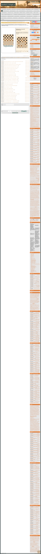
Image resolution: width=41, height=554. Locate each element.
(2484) (31, 203)
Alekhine (36, 188)
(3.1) (32, 197)
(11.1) (38, 195)
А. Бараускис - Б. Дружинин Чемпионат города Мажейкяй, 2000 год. (34, 326)
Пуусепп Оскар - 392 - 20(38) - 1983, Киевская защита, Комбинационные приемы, (34, 507)
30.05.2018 (38, 198)
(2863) (33, 178)
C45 (38, 200)
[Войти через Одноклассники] (37, 32)
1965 (36, 543)
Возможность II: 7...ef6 (37, 430)
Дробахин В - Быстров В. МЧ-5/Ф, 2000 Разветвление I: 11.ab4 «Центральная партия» (34, 376)
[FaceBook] (34, 21)
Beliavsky (36, 181)
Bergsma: (33, 192)
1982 (33, 167)
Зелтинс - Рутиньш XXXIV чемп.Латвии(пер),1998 (33, 383)
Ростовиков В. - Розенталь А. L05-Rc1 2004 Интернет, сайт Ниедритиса (34, 391)
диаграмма (39, 165)
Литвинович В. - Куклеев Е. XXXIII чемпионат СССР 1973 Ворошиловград (35, 387)
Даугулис (31, 551)
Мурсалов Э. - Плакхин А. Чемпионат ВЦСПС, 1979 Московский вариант (8, 95)
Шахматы (38, 84)
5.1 (33, 216)
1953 (33, 305)
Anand (37, 178)
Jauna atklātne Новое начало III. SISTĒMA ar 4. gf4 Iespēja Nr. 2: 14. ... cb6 (34, 455)
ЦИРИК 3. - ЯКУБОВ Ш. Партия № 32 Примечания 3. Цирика (34, 465)
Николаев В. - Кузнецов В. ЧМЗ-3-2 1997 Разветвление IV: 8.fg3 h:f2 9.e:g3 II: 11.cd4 (34, 89)
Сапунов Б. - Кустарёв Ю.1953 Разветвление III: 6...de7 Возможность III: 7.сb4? (35, 98)
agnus (35, 203)
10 (39, 186)
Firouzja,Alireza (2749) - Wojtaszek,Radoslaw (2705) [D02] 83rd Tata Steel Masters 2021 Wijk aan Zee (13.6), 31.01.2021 (35, 146)
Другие (36, 220)
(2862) (33, 201)
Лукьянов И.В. (23, 57)
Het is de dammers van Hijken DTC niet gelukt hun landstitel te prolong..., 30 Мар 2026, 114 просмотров (34, 107)
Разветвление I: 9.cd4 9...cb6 (33, 414)
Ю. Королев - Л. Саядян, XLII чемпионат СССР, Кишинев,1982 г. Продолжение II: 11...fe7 (34, 402)
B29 (36, 204)
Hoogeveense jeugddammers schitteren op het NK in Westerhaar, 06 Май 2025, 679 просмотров (35, 126)
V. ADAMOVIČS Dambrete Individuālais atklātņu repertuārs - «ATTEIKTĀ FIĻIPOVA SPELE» (35, 434)
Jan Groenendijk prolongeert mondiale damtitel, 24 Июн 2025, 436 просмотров (35, 120)
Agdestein (34, 211)
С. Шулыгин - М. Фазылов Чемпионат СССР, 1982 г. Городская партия (34, 315)
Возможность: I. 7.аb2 (36, 174)
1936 (37, 305)
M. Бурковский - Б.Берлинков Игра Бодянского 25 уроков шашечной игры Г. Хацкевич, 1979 (34, 476)
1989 (38, 211)
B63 (35, 211)
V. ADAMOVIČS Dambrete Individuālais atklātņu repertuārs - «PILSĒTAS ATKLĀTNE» (35, 335)
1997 (38, 166)
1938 (34, 294)
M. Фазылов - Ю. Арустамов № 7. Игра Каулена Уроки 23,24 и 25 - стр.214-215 (34, 478)
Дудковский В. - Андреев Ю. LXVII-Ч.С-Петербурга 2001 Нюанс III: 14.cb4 (34, 385)
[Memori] (35, 21)
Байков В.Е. (31, 421)
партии (32, 165)
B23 (35, 213)
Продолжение (31, 190)
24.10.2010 (31, 205)
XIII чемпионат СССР (32, 297)
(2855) (37, 199)
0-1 (31, 176)
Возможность (31, 166)
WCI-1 (34, 543)
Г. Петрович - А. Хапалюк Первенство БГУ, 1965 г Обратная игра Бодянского (34, 500)
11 (37, 190)
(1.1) (34, 193)
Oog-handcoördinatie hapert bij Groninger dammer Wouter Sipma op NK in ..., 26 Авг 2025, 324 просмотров (35, 115)
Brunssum (31, 188)
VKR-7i (36, 411)
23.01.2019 (36, 199)
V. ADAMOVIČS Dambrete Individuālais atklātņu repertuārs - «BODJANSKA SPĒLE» (35, 448)
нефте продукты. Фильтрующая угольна (34, 410)
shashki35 (35, 79)
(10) (34, 181)
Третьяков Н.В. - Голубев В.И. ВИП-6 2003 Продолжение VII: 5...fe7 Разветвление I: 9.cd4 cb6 (34, 104)
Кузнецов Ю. (35, 550)
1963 (31, 186)
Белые (33, 185)
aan (38, 179)
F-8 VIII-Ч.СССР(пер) (37, 540)
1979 (38, 215)
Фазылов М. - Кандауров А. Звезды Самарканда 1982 (6, 88)
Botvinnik (38, 180)
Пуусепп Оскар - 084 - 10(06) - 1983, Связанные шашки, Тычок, (34, 515)
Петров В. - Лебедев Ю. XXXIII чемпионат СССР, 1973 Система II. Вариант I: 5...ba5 (34, 337)
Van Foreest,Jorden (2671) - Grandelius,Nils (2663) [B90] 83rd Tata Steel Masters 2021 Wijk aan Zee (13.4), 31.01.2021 (35, 148)
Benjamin (37, 211)
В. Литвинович (35, 305)
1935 (38, 185)
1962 (32, 305)
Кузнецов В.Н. (36, 296)
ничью (37, 192)
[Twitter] (39, 21)
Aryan (35, 178)
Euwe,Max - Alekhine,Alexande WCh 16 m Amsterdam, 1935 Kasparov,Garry (34, 85)
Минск (35, 166)
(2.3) (33, 198)
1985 (38, 186)
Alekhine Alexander (36, 185)
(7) (33, 180)
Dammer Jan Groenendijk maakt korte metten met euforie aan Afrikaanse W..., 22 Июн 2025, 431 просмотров (34, 123)
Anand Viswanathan (37, 214)
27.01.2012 (35, 204)
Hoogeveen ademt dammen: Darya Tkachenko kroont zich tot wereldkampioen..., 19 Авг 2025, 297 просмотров (34, 118)
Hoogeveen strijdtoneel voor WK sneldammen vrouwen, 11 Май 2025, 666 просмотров (34, 125)
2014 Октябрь (32, 45)
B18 (36, 180)
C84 (37, 200)
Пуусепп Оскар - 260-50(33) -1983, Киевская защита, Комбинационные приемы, (34, 511)
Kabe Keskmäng (37, 516)
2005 (34, 167)
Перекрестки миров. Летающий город (34, 281)
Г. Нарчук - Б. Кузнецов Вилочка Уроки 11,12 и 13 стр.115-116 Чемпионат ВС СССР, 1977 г (35, 468)
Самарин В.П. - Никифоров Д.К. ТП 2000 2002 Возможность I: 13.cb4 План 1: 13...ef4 (34, 92)
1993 (38, 181)
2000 (31, 214)
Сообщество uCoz (32, 73)
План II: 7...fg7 (36, 421)
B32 (31, 198)
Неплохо (32, 51)
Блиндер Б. (37, 550)
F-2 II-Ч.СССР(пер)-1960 (32, 426)
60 (31, 189)
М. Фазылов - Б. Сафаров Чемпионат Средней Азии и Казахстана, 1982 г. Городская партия (10, 64)
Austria (37, 215)
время (32, 189)
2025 (33, 179)
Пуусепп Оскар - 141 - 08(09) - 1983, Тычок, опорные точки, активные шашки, (34, 519)
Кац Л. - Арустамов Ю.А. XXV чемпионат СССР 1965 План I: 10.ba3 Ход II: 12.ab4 (34, 378)
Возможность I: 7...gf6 (32, 430)
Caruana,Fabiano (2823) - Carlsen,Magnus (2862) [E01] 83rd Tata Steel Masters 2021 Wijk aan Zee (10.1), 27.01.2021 (35, 162)
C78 (36, 179)
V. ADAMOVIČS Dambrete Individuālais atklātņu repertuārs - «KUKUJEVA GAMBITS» (35, 444)
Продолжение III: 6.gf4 (33, 172)
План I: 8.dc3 (33, 429)
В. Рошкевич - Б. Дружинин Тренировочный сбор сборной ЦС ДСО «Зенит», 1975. (34, 322)
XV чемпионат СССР (34, 551)
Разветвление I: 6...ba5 (32, 296)
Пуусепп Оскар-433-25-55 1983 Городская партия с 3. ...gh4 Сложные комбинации (34, 371)
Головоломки (31, 219)
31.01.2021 (31, 201)
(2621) (38, 197)
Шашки (31, 26)
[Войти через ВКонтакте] (32, 32)
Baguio (31, 211)
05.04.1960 (31, 209)
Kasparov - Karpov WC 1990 (34, 27)
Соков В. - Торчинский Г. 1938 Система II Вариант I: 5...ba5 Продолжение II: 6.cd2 (9, 79)
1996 (33, 174)
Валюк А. (34, 295)
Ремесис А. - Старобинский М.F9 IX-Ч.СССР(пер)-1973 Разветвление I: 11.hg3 (34, 396)
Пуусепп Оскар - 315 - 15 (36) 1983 (34, 530)
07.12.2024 (34, 194)
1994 (30, 213)
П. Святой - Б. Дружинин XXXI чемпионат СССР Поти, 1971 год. (7, 72)
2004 (32, 174)
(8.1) (33, 195)
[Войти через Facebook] (33, 32)
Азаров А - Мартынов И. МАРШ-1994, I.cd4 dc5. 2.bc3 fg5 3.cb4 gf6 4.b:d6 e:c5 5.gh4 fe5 (34, 360)
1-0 (33, 176)
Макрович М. (33, 545)
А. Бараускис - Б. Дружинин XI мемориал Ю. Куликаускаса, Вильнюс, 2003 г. (9, 68)
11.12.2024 (38, 194)
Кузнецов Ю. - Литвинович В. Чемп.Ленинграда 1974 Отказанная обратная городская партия (35, 438)
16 (38, 190)
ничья (33, 189)
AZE (32, 178)
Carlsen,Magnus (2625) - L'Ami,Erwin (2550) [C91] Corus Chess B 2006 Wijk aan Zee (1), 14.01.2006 (34, 133)
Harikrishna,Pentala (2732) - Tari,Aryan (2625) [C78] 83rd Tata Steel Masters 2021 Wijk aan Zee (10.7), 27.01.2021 (34, 160)
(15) (37, 209)
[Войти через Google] (36, 32)
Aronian (31, 178)
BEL (32, 200)
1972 (32, 171)
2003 (28, 57)
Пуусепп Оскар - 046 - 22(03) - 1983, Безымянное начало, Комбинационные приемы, (34, 524)
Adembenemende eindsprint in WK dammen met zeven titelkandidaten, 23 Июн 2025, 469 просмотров (35, 122)
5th (36, 213)
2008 (34, 215)
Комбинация (32, 304)
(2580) (32, 203)
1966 (35, 294)
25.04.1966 (36, 186)
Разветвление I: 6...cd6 (33, 170)
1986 (31, 301)
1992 (37, 181)
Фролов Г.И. (4, 57)
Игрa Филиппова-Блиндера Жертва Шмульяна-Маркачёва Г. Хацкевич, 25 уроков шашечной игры (34, 471)
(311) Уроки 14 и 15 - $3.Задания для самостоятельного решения (34, 496)
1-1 (37, 186)
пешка (32, 406)
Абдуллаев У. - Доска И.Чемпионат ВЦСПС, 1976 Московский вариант (8, 96)
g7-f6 (18, 32)
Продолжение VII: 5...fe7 (36, 413)
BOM (38, 192)
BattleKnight (31, 284)
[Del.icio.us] (32, 21)
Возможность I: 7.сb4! (32, 427)
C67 (36, 198)
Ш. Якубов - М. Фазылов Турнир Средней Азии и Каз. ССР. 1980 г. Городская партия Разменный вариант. (11, 61)
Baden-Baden (34, 197)
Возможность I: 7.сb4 (33, 420)
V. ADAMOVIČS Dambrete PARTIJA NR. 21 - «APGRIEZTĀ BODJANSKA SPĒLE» (34, 452)
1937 (38, 305)
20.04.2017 (36, 197)
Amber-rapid (38, 213)
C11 (36, 194)
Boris (31, 181)
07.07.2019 (37, 195)
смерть (31, 192)
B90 (36, 212)
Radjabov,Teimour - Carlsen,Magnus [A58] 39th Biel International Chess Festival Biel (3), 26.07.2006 (35, 131)
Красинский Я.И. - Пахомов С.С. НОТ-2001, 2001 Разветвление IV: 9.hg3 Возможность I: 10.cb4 (34, 87)
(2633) (31, 197)
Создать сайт (32, 72)
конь (37, 165)
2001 (36, 539)
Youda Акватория (32, 275)
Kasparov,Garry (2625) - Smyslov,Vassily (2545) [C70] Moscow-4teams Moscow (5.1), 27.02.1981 (34, 135)
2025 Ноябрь (32, 47)
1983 (31, 187)
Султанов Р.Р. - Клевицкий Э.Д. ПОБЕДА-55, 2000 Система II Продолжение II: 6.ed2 (34, 341)
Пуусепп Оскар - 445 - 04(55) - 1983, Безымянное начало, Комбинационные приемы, (34, 528)
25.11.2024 (36, 193)
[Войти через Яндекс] (35, 32)
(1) (30, 181)
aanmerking (31, 195)
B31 (36, 205)
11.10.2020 (31, 204)
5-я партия (33, 186)
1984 (31, 306)
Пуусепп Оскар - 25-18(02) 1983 (33, 526)
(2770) (31, 200)
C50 (38, 193)
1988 (38, 550)
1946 (30, 186)
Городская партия (27, 62)
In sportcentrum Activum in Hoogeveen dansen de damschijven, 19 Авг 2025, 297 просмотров (34, 116)
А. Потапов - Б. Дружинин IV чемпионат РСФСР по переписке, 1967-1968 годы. (34, 345)
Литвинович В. (33, 409)
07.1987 (32, 211)
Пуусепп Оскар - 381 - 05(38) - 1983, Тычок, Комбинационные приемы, (34, 513)
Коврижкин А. (31, 307)
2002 (33, 166)
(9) (34, 180)
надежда (31, 216)
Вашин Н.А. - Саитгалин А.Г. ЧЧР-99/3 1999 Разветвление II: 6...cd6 (34, 101)
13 (36, 549)
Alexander (33, 188)
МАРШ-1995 (36, 295)
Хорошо (32, 50)
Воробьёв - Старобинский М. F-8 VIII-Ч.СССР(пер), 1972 (34, 400)
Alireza (33, 200)
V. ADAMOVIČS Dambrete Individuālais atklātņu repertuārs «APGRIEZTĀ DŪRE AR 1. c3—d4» (35, 446)
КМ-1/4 (31, 423)
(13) (34, 209)
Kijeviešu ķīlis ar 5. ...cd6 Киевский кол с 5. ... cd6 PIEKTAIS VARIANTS (34, 440)
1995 (37, 166)
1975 (33, 547)
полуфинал (34, 173)
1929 (37, 188)
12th (31, 213)
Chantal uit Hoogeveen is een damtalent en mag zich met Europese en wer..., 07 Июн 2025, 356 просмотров (34, 124)
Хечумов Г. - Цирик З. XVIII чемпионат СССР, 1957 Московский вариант (8, 99)
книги (30, 185)
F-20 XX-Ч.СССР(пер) (34, 301)
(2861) (35, 198)
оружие (36, 189)
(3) (30, 180)
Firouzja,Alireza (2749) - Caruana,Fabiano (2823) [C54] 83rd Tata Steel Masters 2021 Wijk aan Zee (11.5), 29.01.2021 (35, 155)
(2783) (33, 193)
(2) (37, 193)
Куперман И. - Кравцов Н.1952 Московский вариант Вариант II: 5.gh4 (34, 366)
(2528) (34, 205)
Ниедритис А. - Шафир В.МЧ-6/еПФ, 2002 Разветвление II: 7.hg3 (34, 354)
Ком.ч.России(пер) (38, 423)
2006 (32, 215)
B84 (33, 213)
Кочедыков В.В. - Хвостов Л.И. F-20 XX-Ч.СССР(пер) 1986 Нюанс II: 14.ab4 (34, 381)
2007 (33, 215)
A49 (30, 198)
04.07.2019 (35, 195)
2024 (33, 181)
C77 (34, 199)
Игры (30, 165)
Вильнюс (31, 167)
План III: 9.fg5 (7, 57)
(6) (32, 180)
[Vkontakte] (37, 21)
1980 (36, 306)
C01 (39, 193)
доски (35, 165)
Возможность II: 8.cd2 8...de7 (13, 57)
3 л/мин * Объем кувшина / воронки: (34, 415)
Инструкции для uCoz (33, 74)
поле (36, 165)
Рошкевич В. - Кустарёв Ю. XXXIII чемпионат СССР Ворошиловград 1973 (35, 393)
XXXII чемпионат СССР (35, 307)
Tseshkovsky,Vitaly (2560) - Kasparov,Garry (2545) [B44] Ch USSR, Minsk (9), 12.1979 (34, 143)
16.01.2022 (35, 201)
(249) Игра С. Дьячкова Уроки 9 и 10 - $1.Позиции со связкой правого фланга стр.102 (34, 473)
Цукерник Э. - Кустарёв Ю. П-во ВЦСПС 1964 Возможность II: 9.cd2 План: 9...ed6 (34, 394)
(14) (35, 209)
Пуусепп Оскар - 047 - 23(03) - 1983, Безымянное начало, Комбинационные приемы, (34, 532)
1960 (32, 306)
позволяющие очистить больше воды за (34, 300)
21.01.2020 (35, 200)
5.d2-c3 (17, 32)
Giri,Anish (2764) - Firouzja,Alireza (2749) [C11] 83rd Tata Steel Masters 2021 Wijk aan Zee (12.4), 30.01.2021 (35, 153)
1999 (36, 166)
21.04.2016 (38, 204)
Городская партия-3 (37, 384)
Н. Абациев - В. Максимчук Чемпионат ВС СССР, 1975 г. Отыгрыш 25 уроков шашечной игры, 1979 (35, 494)
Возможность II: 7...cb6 (37, 429)
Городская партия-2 (27, 83)
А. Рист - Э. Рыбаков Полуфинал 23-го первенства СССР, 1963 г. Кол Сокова (34, 489)
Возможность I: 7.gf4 (34, 423)
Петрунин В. (38, 309)
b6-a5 (27, 51)
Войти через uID (35, 30)
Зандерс (38, 411)
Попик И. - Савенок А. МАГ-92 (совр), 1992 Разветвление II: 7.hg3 (7, 92)
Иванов (37, 306)
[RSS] (31, 21)
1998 (37, 295)
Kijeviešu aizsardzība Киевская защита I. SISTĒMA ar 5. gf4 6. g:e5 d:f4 (34, 442)
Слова (36, 219)
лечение (35, 189)
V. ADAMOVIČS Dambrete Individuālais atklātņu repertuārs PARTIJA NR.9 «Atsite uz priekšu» (35, 436)
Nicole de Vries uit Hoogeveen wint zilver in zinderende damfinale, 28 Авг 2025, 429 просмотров (34, 114)
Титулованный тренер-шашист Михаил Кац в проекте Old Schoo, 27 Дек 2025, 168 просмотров (34, 109)
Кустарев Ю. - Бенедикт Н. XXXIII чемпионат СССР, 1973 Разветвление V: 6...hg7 (34, 94)
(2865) (37, 201)
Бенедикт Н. (38, 549)
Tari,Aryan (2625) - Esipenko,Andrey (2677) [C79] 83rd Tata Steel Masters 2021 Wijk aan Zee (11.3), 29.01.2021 (34, 157)
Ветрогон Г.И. (34, 411)
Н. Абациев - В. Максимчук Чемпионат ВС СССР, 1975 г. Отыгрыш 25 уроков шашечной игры (35, 492)
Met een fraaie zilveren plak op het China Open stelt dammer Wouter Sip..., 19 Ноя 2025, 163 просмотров (34, 110)
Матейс (38, 409)
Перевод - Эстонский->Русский (34, 54)
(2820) (37, 205)
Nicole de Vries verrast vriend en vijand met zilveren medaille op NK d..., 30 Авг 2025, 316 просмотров (34, 113)
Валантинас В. (36, 409)
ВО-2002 (26, 57)
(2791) (37, 203)
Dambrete (38, 433)
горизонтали (35, 406)
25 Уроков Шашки (37, 470)
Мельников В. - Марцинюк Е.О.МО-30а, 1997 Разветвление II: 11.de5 (34, 398)
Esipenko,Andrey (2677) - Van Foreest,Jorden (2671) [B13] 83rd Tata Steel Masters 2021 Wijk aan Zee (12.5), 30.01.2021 (35, 150)
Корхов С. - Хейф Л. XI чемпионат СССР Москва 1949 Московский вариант (8, 85)
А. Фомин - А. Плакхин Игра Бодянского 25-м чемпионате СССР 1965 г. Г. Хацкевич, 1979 (35, 480)
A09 (35, 194)
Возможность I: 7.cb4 (35, 171)
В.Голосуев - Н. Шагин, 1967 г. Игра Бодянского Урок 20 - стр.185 (34, 482)
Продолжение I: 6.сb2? (33, 169)
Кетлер (32, 539)
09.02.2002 (34, 203)
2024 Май (32, 46)
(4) (31, 180)
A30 (35, 180)
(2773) (32, 198)
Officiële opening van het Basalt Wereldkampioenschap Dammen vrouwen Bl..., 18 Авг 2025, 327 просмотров (35, 119)
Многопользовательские (32, 220)
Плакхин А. (31, 411)
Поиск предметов (37, 276)
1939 (39, 185)
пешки (33, 406)
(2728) (31, 193)
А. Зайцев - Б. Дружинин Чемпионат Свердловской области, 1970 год (8, 75)
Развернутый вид (32, 52)
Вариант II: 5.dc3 (19, 57)
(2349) (35, 205)
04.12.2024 (31, 194)
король (33, 165)
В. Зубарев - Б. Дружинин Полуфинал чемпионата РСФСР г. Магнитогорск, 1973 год (9, 71)
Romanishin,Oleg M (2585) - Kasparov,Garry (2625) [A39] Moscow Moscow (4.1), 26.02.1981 (34, 138)
